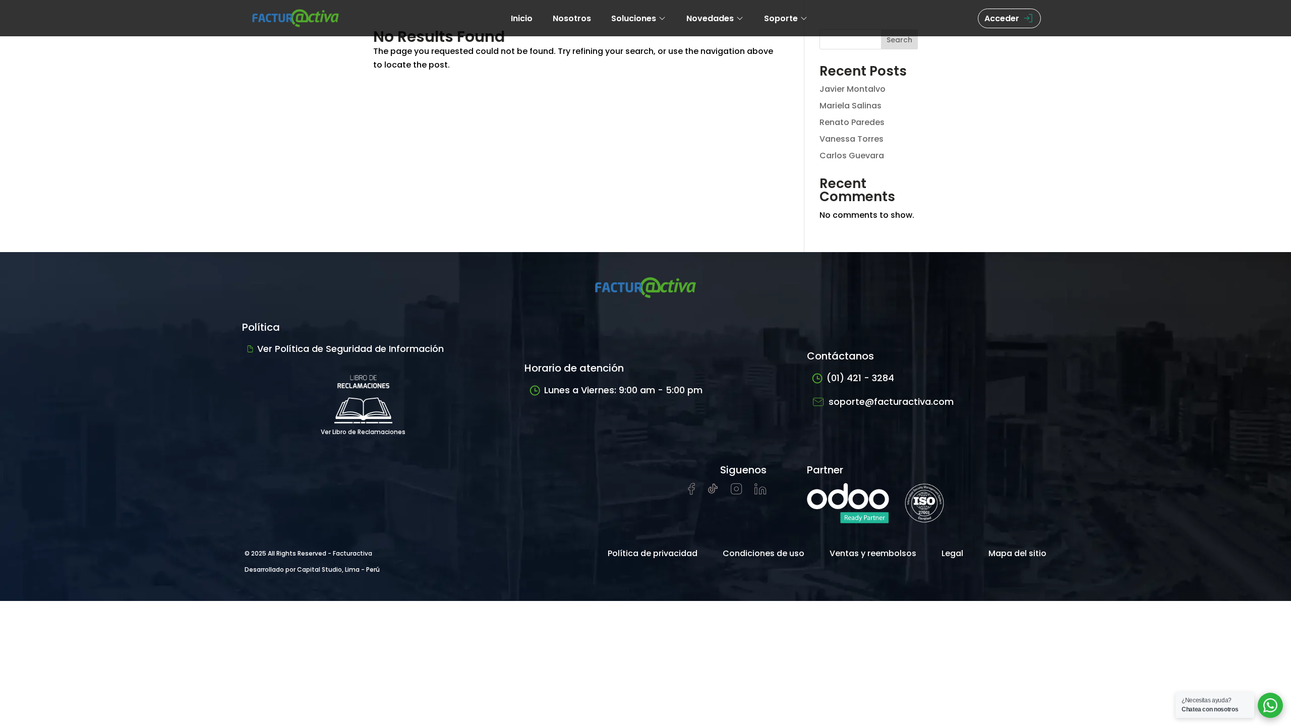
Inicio (522, 18)
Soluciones (633, 18)
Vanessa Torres (851, 139)
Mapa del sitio (1017, 553)
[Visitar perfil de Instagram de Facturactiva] (736, 492)
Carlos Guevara (851, 155)
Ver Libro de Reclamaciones (363, 432)
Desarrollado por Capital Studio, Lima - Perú (312, 569)
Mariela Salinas (850, 105)
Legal (952, 553)
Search (899, 40)
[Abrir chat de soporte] (1270, 705)
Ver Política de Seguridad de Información (350, 348)
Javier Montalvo (852, 89)
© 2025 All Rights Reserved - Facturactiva (308, 553)
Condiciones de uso (763, 553)
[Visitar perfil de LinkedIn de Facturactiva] (760, 492)
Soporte (781, 18)
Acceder (1001, 18)
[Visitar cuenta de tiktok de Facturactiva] (713, 492)
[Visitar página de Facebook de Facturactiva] (691, 492)
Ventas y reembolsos (873, 553)
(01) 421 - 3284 (860, 378)
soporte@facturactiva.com (891, 401)
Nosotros (572, 18)
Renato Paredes (852, 122)
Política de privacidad (652, 553)
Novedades (710, 18)
